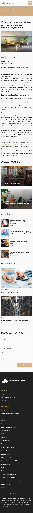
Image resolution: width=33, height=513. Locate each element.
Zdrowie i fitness (6, 484)
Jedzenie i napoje (6, 430)
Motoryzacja (4, 437)
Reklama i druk (5, 454)
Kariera (3, 434)
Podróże (3, 444)
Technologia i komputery (8, 477)
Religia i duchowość (7, 457)
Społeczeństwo (5, 464)
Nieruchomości (5, 440)
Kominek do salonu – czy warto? (13, 183)
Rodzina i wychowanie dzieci (9, 460)
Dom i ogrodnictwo (6, 63)
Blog (2, 394)
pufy (2, 107)
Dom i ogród (4, 417)
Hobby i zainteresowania (8, 427)
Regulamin (4, 400)
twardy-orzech (5, 59)
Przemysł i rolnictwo (7, 450)
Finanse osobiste (6, 423)
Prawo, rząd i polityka (7, 447)
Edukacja (3, 420)
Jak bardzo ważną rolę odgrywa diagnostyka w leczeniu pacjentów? (20, 232)
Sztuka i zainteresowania (8, 474)
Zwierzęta (4, 487)
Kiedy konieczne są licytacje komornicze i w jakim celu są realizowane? (18, 222)
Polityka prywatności (8, 397)
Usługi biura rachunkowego (9, 292)
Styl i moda (4, 471)
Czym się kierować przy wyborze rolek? (19, 253)
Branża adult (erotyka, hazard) (10, 413)
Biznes (3, 410)
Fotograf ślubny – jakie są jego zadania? (18, 242)
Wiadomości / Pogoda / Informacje (11, 481)
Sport (2, 467)
